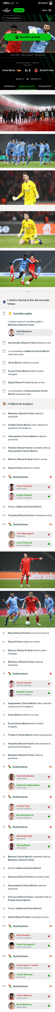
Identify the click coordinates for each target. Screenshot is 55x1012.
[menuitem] (26, 10)
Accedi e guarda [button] (30, 37)
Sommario (9, 86)
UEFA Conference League (6, 10)
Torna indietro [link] (13, 18)
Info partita (45, 86)
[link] (19, 10)
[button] (46, 10)
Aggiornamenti (27, 86)
